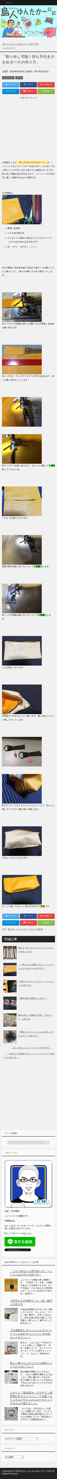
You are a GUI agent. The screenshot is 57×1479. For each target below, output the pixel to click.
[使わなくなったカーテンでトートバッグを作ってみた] (10, 957)
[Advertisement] (28, 128)
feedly (47, 91)
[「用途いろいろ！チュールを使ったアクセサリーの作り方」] (10, 1041)
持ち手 (11, 929)
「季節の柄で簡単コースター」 (33, 998)
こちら (29, 1233)
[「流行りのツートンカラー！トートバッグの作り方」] (10, 991)
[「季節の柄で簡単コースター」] (10, 1008)
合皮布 (39, 929)
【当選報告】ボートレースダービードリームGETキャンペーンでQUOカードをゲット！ (31, 1334)
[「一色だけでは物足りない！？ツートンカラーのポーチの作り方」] (10, 974)
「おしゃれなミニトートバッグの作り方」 (31, 1048)
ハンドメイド (8, 78)
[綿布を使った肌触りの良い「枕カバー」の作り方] (10, 1025)
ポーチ (19, 78)
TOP (22, 44)
